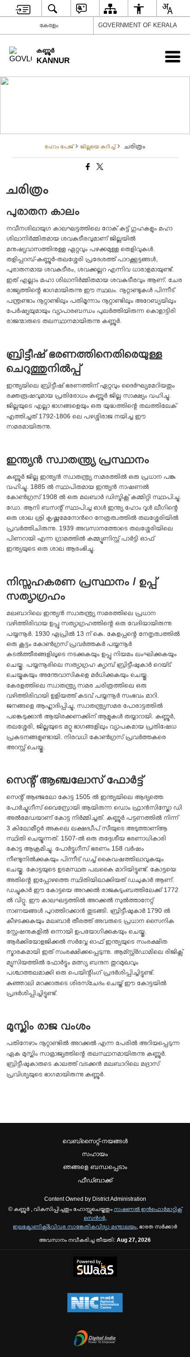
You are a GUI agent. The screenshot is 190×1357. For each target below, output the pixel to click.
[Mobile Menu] (173, 56)
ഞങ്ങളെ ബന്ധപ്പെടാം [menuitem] (95, 1166)
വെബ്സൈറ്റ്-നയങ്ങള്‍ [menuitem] (95, 1141)
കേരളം (49, 25)
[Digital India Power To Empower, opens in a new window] (95, 1339)
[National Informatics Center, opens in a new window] (95, 1303)
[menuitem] (23, 8)
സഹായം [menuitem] (95, 1153)
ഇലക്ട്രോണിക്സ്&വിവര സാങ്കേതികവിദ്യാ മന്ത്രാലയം (75, 1226)
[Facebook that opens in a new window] (87, 167)
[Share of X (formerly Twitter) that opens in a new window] (99, 167)
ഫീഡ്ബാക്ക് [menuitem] (95, 1180)
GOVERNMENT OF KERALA (137, 25)
